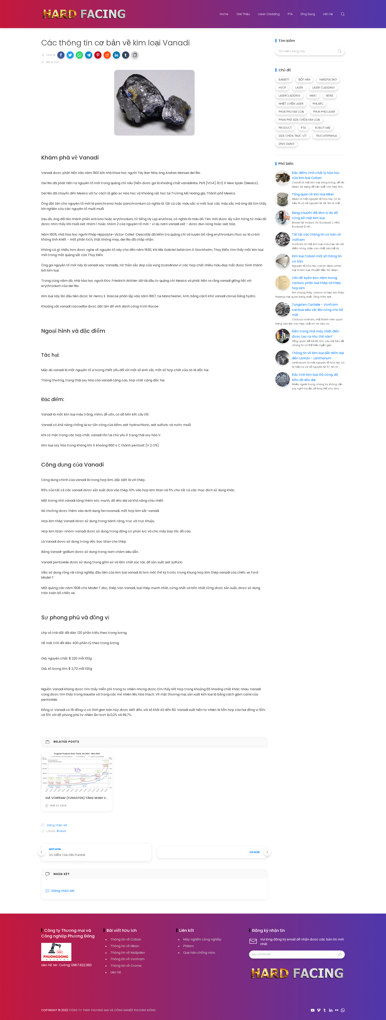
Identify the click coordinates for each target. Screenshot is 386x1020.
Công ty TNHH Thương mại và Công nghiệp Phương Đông (112, 1010)
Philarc (188, 946)
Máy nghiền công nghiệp (202, 939)
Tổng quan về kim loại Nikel (313, 194)
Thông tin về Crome (126, 965)
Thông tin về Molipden (127, 952)
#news (61, 831)
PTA (290, 14)
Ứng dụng (308, 14)
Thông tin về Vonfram (127, 959)
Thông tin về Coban (125, 939)
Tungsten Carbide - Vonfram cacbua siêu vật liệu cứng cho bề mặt (317, 309)
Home (224, 14)
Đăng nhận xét (56, 825)
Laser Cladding (269, 14)
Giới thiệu (243, 14)
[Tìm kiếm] (343, 14)
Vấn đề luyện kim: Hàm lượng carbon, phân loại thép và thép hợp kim (316, 283)
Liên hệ (328, 14)
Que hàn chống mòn (199, 952)
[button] (61, 55)
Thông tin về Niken (124, 946)
